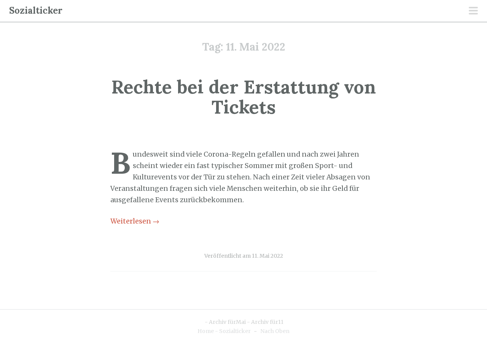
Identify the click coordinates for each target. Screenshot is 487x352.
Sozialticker (35, 10)
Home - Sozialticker (224, 331)
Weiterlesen (134, 221)
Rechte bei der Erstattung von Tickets (243, 97)
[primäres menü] (473, 11)
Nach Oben (275, 331)
